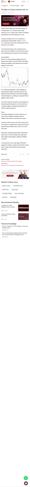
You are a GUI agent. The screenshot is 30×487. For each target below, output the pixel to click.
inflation (8, 32)
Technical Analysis (14, 5)
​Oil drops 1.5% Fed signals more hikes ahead (12, 165)
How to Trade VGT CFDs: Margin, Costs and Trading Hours (15, 226)
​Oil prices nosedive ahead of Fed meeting (11, 161)
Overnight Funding (6, 193)
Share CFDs (5, 189)
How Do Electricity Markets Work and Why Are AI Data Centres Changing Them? (14, 233)
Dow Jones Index (19, 193)
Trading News (4, 5)
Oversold (4, 197)
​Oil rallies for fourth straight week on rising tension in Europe (7, 206)
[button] (26, 483)
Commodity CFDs (17, 185)
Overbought (13, 197)
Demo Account (6, 185)
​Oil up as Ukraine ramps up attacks (8, 214)
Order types (15, 189)
